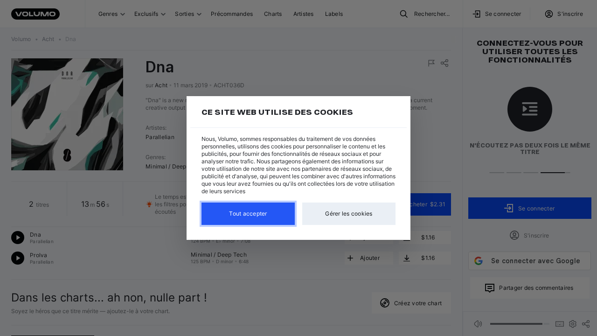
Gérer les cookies (348, 213)
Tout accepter (248, 213)
